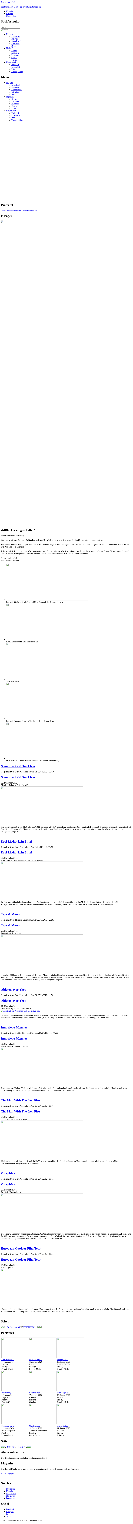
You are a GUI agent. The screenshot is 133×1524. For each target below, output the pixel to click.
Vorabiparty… (7, 1393)
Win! (13, 69)
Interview (15, 39)
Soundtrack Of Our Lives (18, 766)
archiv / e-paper (7, 1473)
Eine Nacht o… (7, 1359)
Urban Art (15, 67)
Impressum (10, 1489)
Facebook (10, 1509)
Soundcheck (16, 41)
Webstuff (15, 64)
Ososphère (8, 1173)
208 (30, 1327)
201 (8, 1327)
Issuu (8, 1514)
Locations (15, 53)
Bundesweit (36, 7)
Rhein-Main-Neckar (16, 7)
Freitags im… (62, 1359)
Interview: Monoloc (14, 1027)
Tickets (14, 60)
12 (13, 1447)
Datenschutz (11, 1498)
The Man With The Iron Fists (20, 1100)
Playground (11, 62)
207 (27, 1327)
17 (24, 1447)
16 (22, 1447)
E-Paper (9, 13)
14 (17, 1447)
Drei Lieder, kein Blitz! (16, 841)
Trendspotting (17, 71)
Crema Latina (62, 1426)
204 (18, 1327)
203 (15, 1327)
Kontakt (9, 11)
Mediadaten (11, 16)
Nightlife (10, 48)
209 (33, 1327)
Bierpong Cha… (64, 1393)
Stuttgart (28, 7)
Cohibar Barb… (35, 1393)
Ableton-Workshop (13, 989)
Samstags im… (7, 1426)
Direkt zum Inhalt (8, 2)
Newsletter (10, 1496)
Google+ (10, 1511)
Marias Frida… (35, 1359)
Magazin (9, 34)
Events (14, 50)
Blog (13, 46)
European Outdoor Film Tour (21, 1248)
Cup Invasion (34, 1426)
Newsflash (15, 36)
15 (20, 1447)
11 (11, 1447)
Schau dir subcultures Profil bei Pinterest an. (19, 210)
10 (9, 1447)
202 (12, 1327)
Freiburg (4, 7)
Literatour (15, 43)
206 (24, 1327)
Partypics (15, 55)
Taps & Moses (10, 914)
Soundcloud (11, 1516)
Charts (14, 57)
